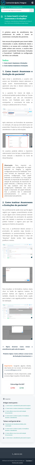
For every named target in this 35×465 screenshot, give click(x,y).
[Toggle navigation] (32, 2)
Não (13, 388)
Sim (22, 388)
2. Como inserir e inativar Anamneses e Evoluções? (18, 408)
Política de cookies (17, 462)
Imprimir (7, 399)
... (7, 7)
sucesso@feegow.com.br (13, 370)
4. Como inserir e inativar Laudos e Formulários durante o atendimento (17, 416)
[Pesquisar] (31, 10)
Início (2, 7)
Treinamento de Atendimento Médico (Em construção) (15, 425)
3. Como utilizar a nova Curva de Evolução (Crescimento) (15, 412)
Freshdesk (29, 460)
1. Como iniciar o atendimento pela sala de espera (17, 405)
